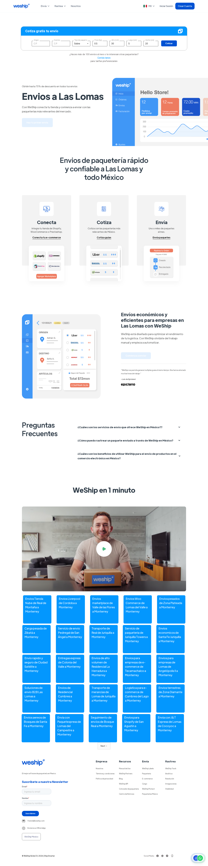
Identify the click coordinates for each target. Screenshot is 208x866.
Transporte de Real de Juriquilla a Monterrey (103, 633)
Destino (57, 40)
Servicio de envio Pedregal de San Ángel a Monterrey (70, 633)
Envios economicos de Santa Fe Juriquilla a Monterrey (169, 635)
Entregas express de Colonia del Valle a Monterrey (69, 662)
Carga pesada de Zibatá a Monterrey (35, 633)
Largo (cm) (132, 40)
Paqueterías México (150, 794)
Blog (121, 779)
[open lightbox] (104, 549)
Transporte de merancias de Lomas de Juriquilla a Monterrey (103, 694)
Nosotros (76, 6)
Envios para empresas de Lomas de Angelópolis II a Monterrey (168, 666)
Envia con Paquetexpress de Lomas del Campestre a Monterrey (69, 726)
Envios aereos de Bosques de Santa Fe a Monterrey (35, 722)
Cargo (144, 784)
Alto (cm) (115, 40)
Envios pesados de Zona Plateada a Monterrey (170, 603)
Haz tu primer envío (37, 122)
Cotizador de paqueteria (129, 789)
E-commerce (147, 779)
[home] (21, 6)
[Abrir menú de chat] (198, 858)
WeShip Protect (148, 789)
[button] (45, 6)
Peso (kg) (98, 40)
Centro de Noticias (126, 794)
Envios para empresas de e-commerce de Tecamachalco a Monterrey (135, 666)
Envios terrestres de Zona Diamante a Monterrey (170, 692)
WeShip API (123, 784)
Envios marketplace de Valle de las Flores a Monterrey (103, 605)
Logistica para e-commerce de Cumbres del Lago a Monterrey (137, 694)
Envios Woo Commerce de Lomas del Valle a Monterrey (137, 605)
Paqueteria (146, 773)
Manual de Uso (124, 768)
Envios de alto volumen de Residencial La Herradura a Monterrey (101, 666)
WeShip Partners (125, 773)
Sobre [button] (77, 43)
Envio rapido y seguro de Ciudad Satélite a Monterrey (36, 664)
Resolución (169, 779)
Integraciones (170, 784)
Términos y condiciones (105, 773)
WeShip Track (170, 768)
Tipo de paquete (80, 40)
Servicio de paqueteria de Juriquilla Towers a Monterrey (136, 635)
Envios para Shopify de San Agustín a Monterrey (134, 724)
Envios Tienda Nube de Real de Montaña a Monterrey (35, 605)
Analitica (168, 773)
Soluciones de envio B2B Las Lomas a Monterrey (33, 694)
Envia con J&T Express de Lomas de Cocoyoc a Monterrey (169, 724)
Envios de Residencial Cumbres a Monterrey (65, 694)
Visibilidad (169, 789)
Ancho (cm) (149, 40)
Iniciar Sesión (166, 6)
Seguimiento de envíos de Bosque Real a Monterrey (102, 722)
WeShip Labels (148, 768)
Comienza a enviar (136, 355)
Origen (36, 40)
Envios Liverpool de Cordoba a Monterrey (69, 603)
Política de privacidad (104, 779)
